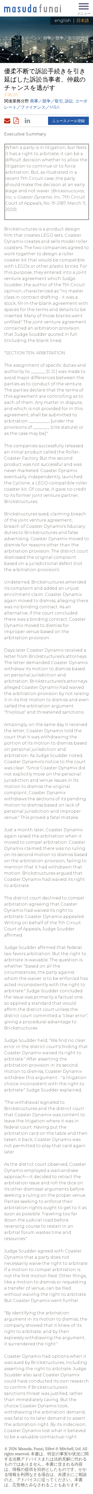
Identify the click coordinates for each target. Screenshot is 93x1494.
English (63, 20)
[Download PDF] (17, 121)
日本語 (82, 20)
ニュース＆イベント (22, 38)
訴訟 (69, 101)
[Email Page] (8, 121)
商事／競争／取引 (46, 101)
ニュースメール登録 (68, 120)
